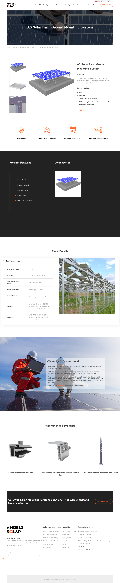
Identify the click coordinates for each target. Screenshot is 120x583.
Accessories (47, 547)
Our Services (66, 534)
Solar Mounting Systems (43, 5)
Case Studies (77, 5)
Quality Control (67, 538)
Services (59, 5)
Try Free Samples (103, 501)
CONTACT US (84, 110)
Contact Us (65, 547)
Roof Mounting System (50, 534)
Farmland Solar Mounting (21, 47)
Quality (67, 5)
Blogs (64, 544)
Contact (96, 5)
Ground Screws (48, 544)
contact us (60, 386)
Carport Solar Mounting (50, 538)
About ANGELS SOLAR (69, 531)
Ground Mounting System (51, 531)
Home (8, 47)
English (99, 1)
